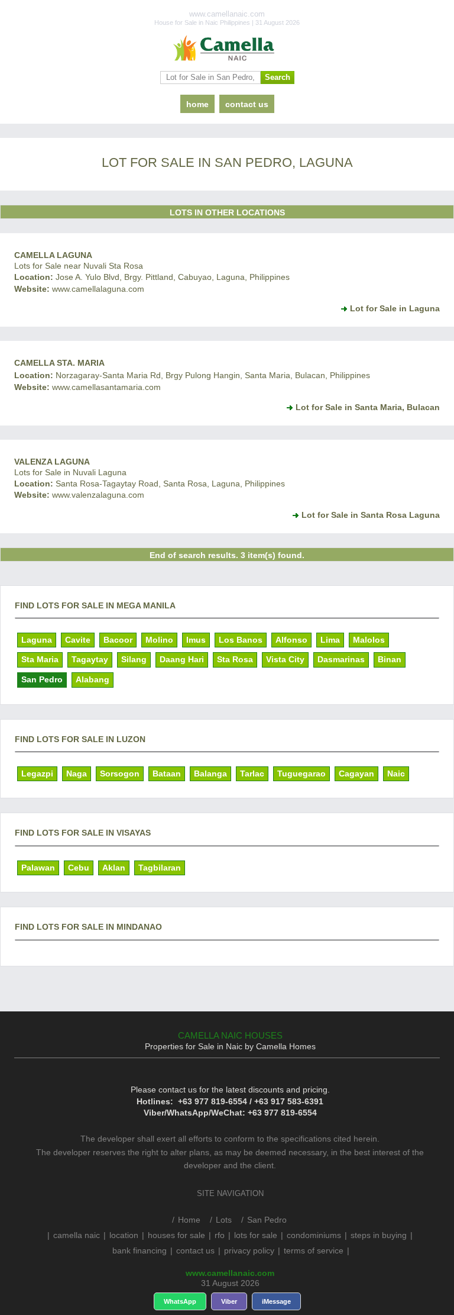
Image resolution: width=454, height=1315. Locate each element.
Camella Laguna (53, 255)
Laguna (36, 639)
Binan (389, 659)
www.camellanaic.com (230, 1273)
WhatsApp (180, 1301)
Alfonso (291, 639)
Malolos (369, 639)
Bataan (167, 773)
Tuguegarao (301, 773)
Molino (159, 639)
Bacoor (117, 639)
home (197, 104)
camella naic (76, 1235)
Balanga (210, 773)
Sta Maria (40, 659)
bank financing (139, 1250)
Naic (396, 773)
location (123, 1235)
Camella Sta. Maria (59, 363)
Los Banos (240, 639)
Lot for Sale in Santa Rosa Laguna (370, 515)
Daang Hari (182, 659)
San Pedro (42, 679)
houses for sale (176, 1235)
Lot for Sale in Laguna (395, 308)
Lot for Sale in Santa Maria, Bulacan (368, 407)
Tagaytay (90, 659)
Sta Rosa (235, 659)
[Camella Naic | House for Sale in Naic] (227, 48)
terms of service (313, 1250)
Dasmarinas (341, 659)
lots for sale (255, 1235)
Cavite (77, 639)
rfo (220, 1235)
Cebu (78, 867)
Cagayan (356, 773)
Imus (196, 639)
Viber (229, 1301)
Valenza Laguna (52, 461)
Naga (76, 773)
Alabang (92, 679)
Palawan (38, 867)
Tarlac (252, 773)
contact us (246, 104)
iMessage (276, 1301)
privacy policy (249, 1250)
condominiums (314, 1235)
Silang (134, 659)
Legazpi (37, 773)
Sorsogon (120, 773)
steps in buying (379, 1235)
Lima (330, 639)
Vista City (285, 659)
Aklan (113, 867)
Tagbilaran (159, 867)
